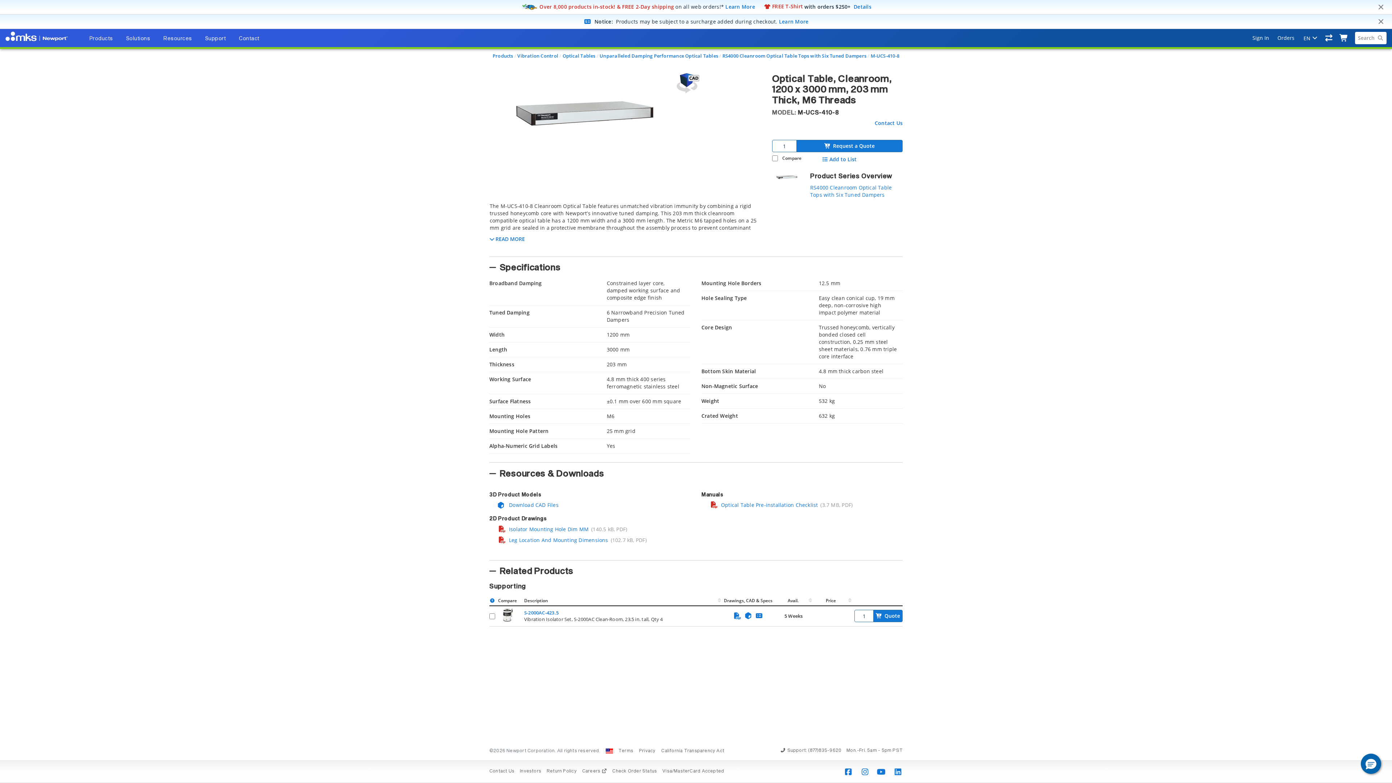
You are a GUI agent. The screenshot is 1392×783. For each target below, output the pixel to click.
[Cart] (1344, 38)
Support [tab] (215, 38)
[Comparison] (1329, 38)
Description (536, 600)
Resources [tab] (177, 38)
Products (503, 56)
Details (862, 6)
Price (831, 600)
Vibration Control (537, 56)
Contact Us (889, 123)
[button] (1371, 764)
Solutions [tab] (138, 38)
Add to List (843, 159)
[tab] (625, 227)
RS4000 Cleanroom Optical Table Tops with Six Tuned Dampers (794, 56)
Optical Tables (579, 56)
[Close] (1381, 7)
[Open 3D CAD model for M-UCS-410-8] (686, 83)
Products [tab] (101, 38)
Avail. (794, 600)
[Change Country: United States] (609, 751)
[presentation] (696, 391)
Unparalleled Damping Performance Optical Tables (659, 56)
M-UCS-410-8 (885, 56)
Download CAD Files (533, 504)
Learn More (740, 6)
